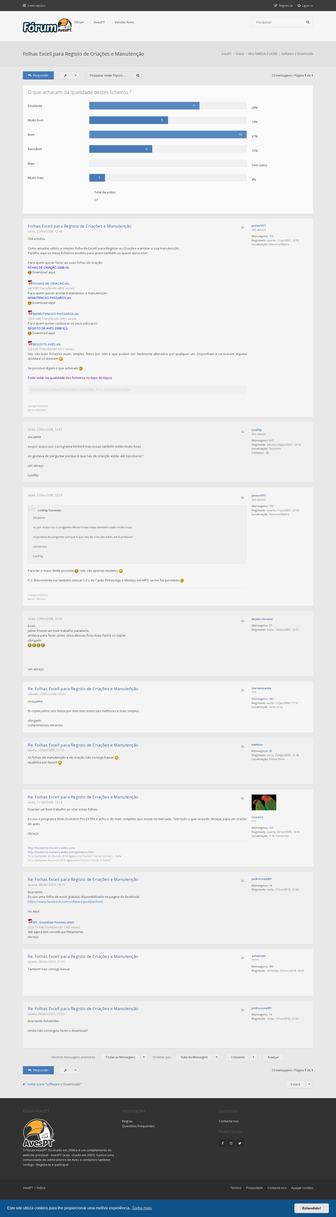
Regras (127, 1121)
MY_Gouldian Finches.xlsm (53, 922)
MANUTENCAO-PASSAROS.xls (56, 314)
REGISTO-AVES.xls (47, 344)
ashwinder (259, 956)
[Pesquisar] (308, 22)
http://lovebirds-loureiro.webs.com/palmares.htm (61, 852)
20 (270, 751)
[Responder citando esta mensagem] (243, 228)
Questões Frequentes (138, 1126)
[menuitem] (305, 5)
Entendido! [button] (311, 1208)
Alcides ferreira (262, 619)
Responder (41, 75)
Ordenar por (180, 1057)
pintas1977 (259, 225)
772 (271, 236)
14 (270, 885)
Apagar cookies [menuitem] (302, 1188)
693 (271, 966)
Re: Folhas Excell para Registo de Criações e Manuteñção (83, 688)
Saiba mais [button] (142, 1208)
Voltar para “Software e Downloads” (54, 1084)
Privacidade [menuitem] (254, 1188)
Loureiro (257, 817)
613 (271, 440)
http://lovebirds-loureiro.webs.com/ (51, 848)
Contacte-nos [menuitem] (277, 1188)
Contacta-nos (229, 1121)
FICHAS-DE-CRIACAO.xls (51, 283)
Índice (41, 1188)
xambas (257, 744)
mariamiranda (261, 688)
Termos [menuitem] (235, 1188)
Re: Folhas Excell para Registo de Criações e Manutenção (83, 745)
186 (271, 699)
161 (271, 827)
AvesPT (99, 22)
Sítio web (267, 453)
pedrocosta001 (262, 879)
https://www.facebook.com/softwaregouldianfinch (65, 901)
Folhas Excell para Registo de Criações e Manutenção (83, 53)
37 (270, 625)
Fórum (79, 22)
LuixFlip (257, 430)
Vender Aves (124, 22)
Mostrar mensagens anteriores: (93, 1057)
